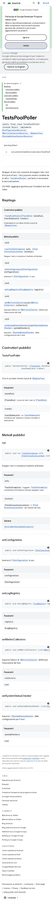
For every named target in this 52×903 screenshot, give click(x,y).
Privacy (15, 888)
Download (6, 788)
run (6, 249)
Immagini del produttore (12, 796)
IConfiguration (30, 269)
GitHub (5, 804)
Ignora (26, 37)
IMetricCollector (29, 310)
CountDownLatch (32, 415)
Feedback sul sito (28, 888)
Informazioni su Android (12, 884)
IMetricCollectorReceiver (15, 133)
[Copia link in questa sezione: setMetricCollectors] (27, 639)
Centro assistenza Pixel (11, 854)
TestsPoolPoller (18, 178)
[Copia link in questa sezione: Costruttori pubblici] (33, 348)
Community (28, 884)
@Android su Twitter (10, 815)
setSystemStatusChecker (16, 325)
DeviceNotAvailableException (19, 527)
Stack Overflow (8, 871)
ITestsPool (27, 216)
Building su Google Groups (12, 836)
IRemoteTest (36, 133)
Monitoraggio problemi (11, 875)
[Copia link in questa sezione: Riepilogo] (18, 200)
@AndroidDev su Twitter (11, 819)
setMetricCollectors (15, 302)
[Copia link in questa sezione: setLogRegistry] (22, 593)
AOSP (4, 77)
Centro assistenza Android (12, 850)
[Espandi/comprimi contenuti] (20, 83)
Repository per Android (11, 780)
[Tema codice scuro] (48, 363)
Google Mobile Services (11, 867)
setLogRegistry (12, 289)
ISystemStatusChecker (23, 332)
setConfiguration (13, 269)
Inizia (26, 45)
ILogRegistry (26, 289)
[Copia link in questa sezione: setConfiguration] (24, 540)
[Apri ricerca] (33, 3)
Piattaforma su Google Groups (14, 831)
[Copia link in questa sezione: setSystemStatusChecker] (33, 696)
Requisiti (5, 784)
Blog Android (7, 823)
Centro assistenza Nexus (12, 858)
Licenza (7, 888)
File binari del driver (9, 800)
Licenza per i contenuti (31, 758)
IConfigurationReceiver (14, 130)
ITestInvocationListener (21, 250)
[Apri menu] (4, 3)
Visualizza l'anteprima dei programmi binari (19, 792)
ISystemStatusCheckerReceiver (17, 136)
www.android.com (9, 863)
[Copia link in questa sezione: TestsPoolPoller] (22, 355)
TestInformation (17, 249)
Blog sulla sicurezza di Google (14, 827)
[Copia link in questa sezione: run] (8, 443)
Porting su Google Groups (12, 840)
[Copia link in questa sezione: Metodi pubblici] (27, 435)
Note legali (40, 884)
